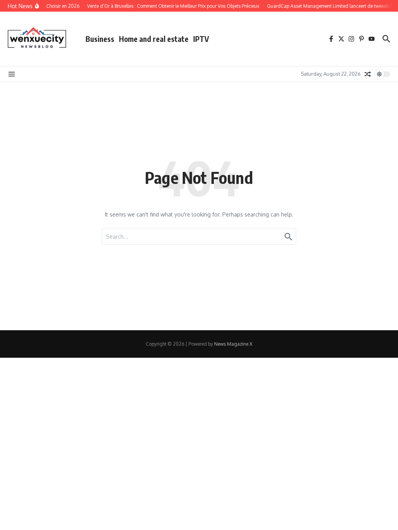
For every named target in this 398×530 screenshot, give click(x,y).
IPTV (201, 38)
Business (100, 38)
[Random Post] (368, 74)
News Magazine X (233, 344)
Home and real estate (154, 38)
